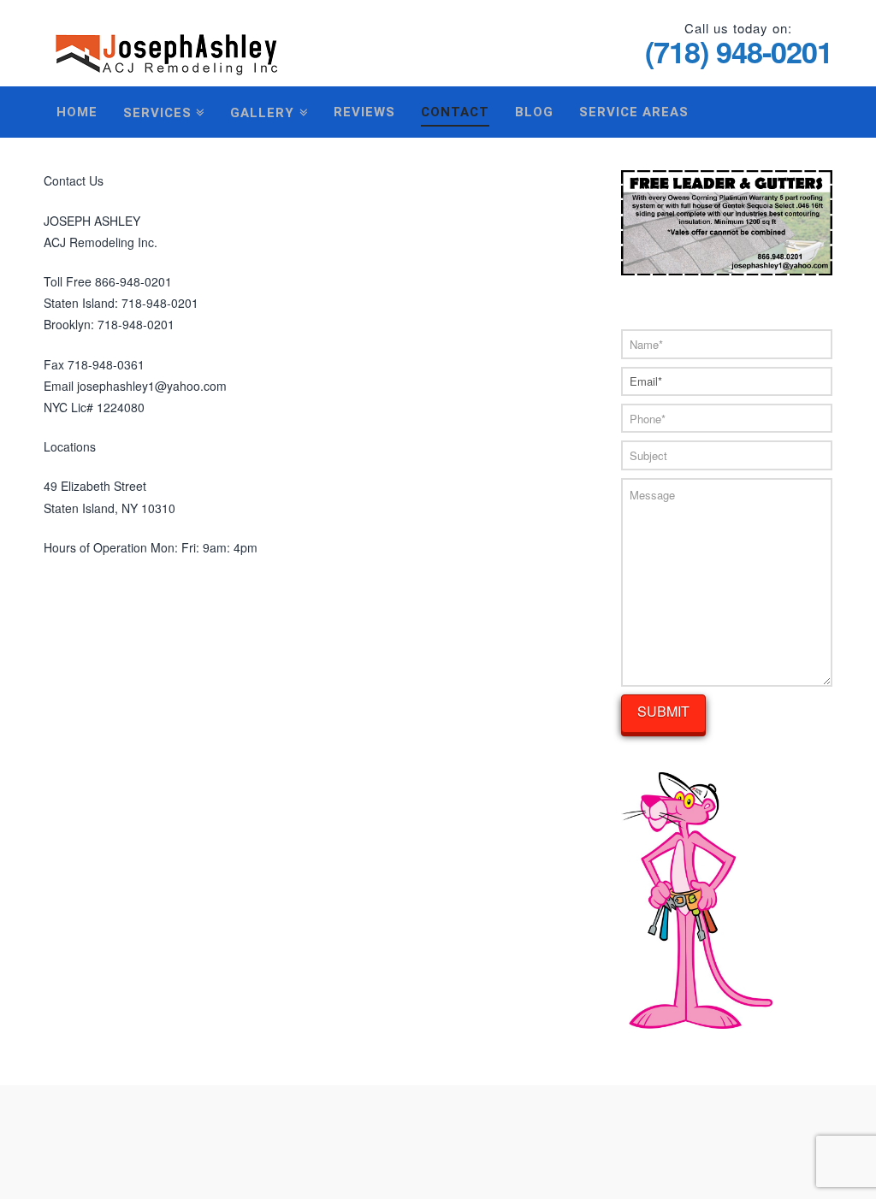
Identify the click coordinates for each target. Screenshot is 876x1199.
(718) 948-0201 (738, 51)
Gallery (266, 109)
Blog (534, 112)
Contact (455, 112)
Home (77, 112)
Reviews (364, 112)
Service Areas (634, 112)
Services (161, 109)
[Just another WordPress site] (166, 45)
